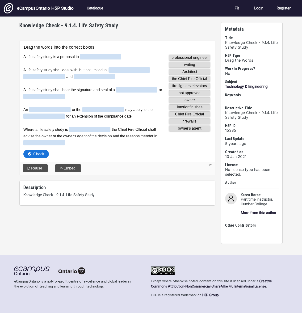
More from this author (258, 213)
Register (284, 8)
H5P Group (210, 295)
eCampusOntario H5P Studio (45, 8)
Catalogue (95, 8)
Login (258, 8)
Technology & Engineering (246, 86)
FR (237, 8)
